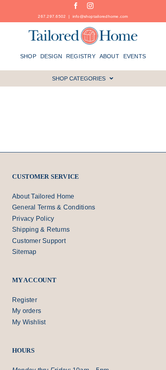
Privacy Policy (33, 219)
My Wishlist (30, 323)
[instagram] (90, 5)
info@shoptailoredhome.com (101, 16)
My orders (28, 311)
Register (25, 300)
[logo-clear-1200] (83, 29)
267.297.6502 (50, 16)
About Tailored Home (45, 197)
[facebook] (76, 5)
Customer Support (41, 241)
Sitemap (25, 252)
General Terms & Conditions (56, 208)
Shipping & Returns (42, 230)
